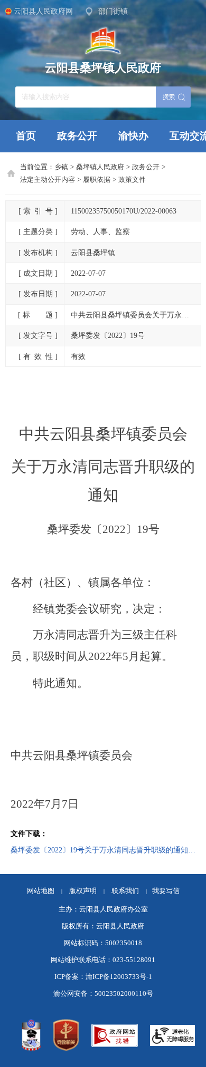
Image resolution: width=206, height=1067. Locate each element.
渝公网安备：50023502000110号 (103, 993)
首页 (26, 135)
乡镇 (61, 167)
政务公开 (77, 135)
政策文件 (132, 179)
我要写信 (166, 891)
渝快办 (133, 135)
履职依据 (96, 179)
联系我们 (129, 891)
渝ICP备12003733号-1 (119, 977)
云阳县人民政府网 (43, 11)
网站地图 (40, 891)
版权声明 (83, 891)
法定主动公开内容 (47, 179)
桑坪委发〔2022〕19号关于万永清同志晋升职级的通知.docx (103, 850)
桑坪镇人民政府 (100, 167)
